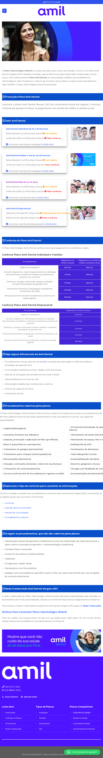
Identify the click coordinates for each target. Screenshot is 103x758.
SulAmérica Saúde (81, 713)
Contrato (9, 503)
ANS (44, 362)
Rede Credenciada (92, 606)
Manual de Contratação (16, 513)
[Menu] (4, 11)
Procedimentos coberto (16, 517)
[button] (82, 752)
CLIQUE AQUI (47, 144)
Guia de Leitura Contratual (18, 508)
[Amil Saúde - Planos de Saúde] (51, 10)
